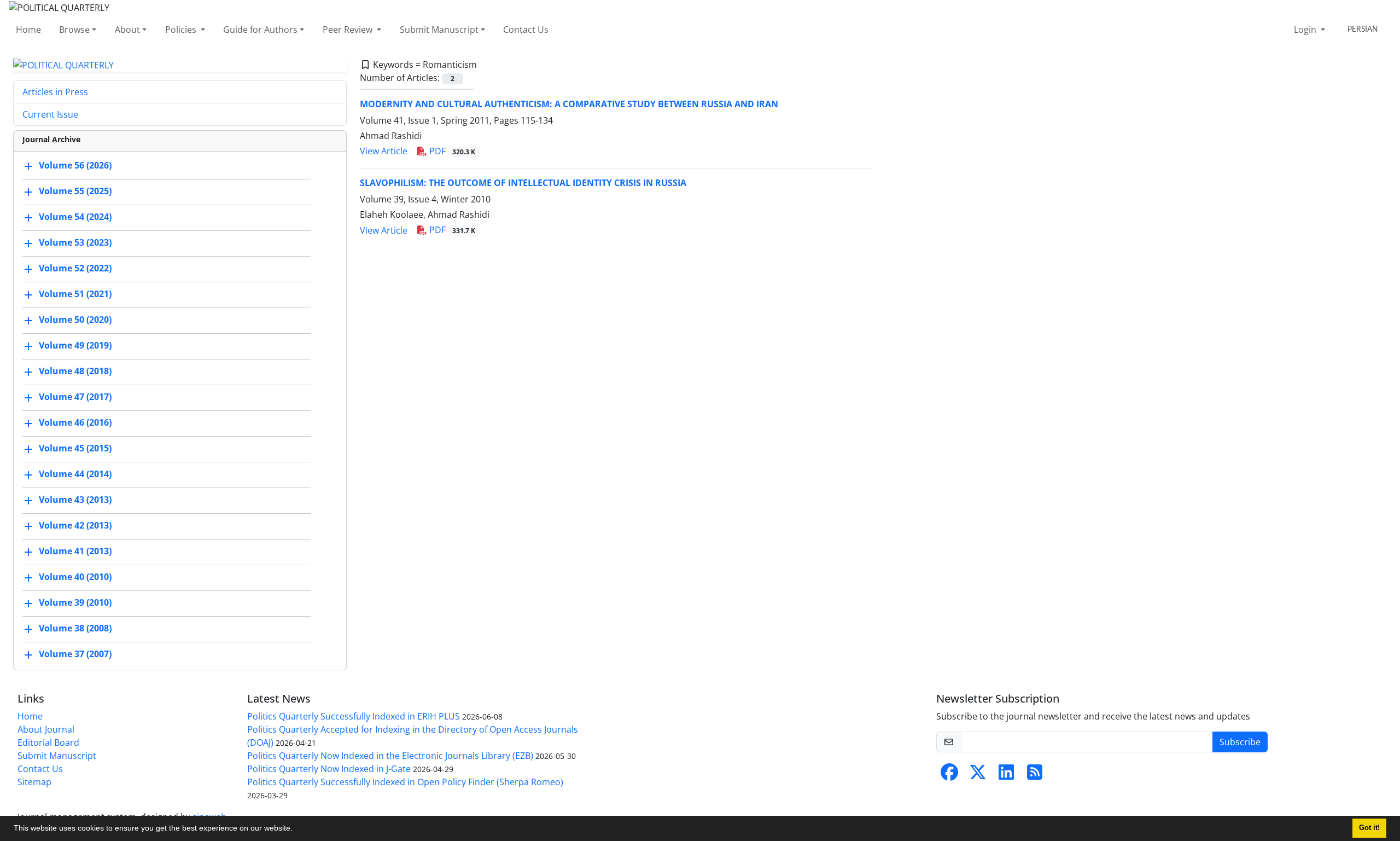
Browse (74, 30)
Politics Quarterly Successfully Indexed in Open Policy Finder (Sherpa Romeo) (405, 782)
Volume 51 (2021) (75, 294)
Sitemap (34, 782)
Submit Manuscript (439, 30)
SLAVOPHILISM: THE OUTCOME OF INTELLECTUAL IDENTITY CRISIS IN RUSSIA (523, 183)
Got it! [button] (1369, 828)
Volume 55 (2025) (75, 191)
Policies (182, 30)
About (127, 30)
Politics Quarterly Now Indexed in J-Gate (329, 769)
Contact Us (526, 30)
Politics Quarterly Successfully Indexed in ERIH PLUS (353, 716)
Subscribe (1240, 742)
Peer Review (349, 30)
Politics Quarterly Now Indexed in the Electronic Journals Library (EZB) (390, 756)
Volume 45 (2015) (75, 449)
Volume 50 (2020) (75, 320)
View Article (383, 151)
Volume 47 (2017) (75, 397)
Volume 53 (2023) (75, 243)
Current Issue (50, 114)
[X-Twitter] (978, 775)
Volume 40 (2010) (75, 577)
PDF (451, 151)
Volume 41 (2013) (75, 552)
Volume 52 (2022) (75, 269)
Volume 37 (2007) (75, 654)
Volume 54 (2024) (75, 217)
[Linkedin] (1006, 775)
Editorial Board (48, 742)
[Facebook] (949, 775)
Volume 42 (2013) (75, 526)
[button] (296, 829)
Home (28, 30)
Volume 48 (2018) (75, 372)
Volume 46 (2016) (75, 423)
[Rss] (1035, 775)
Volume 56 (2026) (75, 166)
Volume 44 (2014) (75, 474)
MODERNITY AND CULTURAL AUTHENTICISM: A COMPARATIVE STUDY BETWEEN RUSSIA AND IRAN (569, 104)
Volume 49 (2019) (75, 346)
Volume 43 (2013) (75, 500)
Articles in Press (55, 92)
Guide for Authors (260, 30)
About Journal (46, 729)
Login (1306, 30)
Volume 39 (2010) (75, 603)
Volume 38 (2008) (75, 629)
